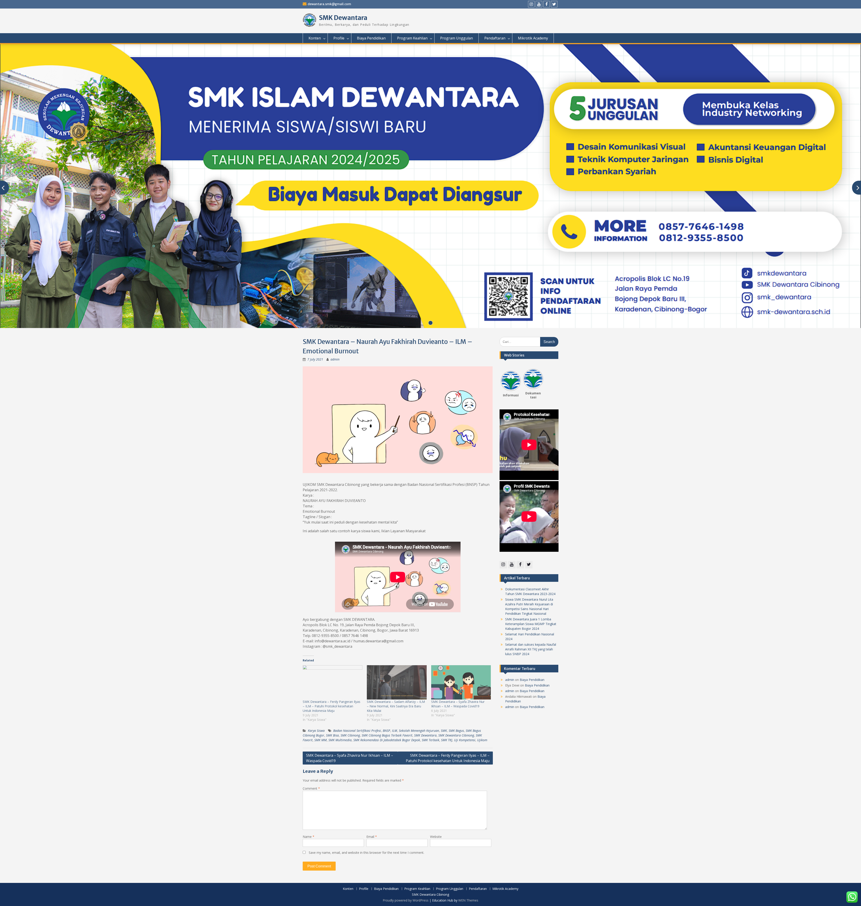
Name (308, 836)
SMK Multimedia (340, 740)
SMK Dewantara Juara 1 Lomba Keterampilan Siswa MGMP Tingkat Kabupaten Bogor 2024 (530, 624)
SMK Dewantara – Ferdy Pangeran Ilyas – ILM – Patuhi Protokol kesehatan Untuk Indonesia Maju (331, 706)
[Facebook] (546, 4)
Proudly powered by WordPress (405, 900)
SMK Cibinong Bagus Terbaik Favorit (387, 735)
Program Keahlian (412, 38)
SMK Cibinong (350, 735)
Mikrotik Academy (533, 38)
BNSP (386, 730)
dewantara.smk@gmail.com (329, 4)
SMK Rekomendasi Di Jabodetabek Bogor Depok (386, 740)
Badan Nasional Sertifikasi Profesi (357, 730)
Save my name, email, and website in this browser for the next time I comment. (366, 852)
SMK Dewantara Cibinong (456, 735)
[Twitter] (554, 4)
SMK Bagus (456, 730)
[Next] (540, 379)
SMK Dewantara (343, 18)
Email (371, 836)
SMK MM (320, 740)
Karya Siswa (316, 730)
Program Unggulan (456, 38)
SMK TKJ (446, 740)
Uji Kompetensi (464, 740)
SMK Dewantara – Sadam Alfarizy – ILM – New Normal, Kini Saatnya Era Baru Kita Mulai (396, 706)
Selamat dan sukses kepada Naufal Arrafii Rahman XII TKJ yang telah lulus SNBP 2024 (530, 649)
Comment (311, 788)
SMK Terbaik (430, 740)
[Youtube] (539, 4)
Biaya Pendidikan (371, 38)
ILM (394, 730)
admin (334, 359)
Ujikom (482, 740)
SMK (444, 730)
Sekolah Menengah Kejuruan (419, 730)
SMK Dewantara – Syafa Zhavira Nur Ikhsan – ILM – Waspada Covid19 (458, 704)
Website (436, 836)
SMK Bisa (332, 735)
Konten (315, 38)
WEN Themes (468, 900)
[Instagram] (531, 4)
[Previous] (503, 379)
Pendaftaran (494, 38)
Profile (338, 38)
